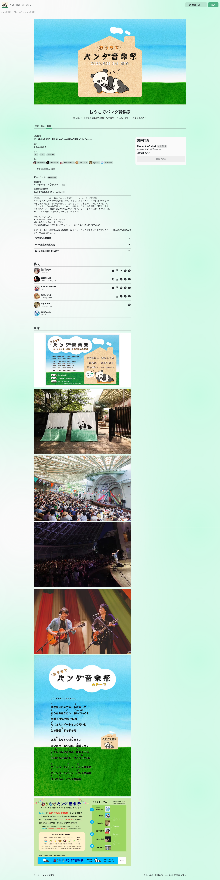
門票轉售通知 (180, 875)
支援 (146, 875)
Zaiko (38, 875)
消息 (18, 4)
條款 (151, 875)
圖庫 (49, 125)
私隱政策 (159, 875)
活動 (15, 12)
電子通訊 (26, 4)
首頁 (11, 4)
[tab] (37, 126)
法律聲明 (168, 875)
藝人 (43, 125)
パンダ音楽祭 (6, 12)
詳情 (37, 125)
